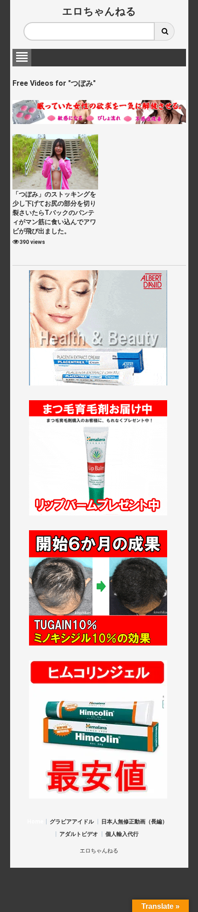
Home (35, 821)
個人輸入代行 (122, 834)
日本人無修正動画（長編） (134, 821)
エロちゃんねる (99, 11)
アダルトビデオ (78, 834)
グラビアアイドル (72, 821)
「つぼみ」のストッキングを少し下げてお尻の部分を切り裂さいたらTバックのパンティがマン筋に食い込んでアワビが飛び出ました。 (54, 212)
